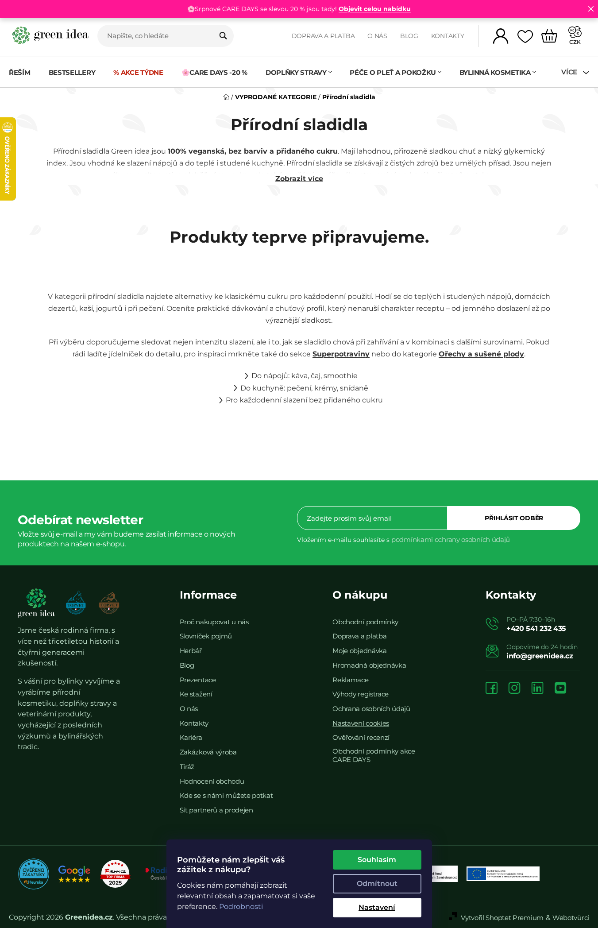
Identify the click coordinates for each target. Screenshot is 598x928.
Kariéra (191, 737)
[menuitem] (24, 72)
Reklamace (350, 680)
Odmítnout (377, 883)
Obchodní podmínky (365, 622)
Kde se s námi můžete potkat (226, 795)
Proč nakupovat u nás (214, 622)
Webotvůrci (570, 917)
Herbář (191, 650)
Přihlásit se (514, 518)
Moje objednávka (359, 650)
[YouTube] (560, 689)
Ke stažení (196, 694)
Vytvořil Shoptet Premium (502, 917)
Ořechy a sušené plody (481, 354)
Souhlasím (377, 859)
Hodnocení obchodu (212, 781)
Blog (409, 36)
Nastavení (377, 907)
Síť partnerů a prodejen (216, 810)
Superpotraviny (341, 354)
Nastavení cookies (360, 723)
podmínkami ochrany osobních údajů (450, 539)
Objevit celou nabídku (375, 9)
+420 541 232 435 (536, 628)
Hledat (223, 35)
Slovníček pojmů (206, 636)
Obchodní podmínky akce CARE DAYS (373, 755)
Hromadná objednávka (369, 665)
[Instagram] (514, 689)
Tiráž (187, 766)
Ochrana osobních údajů (371, 708)
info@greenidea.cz (539, 656)
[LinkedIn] (537, 689)
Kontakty (447, 36)
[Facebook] (492, 689)
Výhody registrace (360, 694)
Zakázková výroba (208, 752)
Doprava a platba (323, 36)
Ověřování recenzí (361, 737)
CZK (575, 42)
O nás (377, 36)
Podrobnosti (241, 906)
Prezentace (198, 680)
